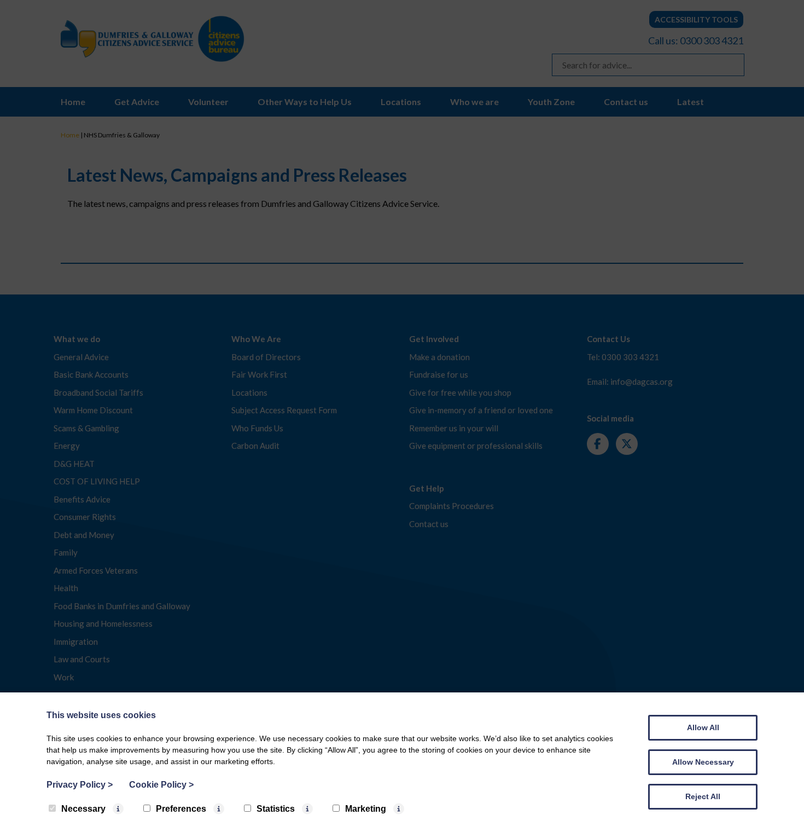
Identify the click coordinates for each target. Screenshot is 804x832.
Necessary (83, 808)
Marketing (365, 808)
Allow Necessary (703, 762)
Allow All (703, 727)
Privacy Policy (79, 784)
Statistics (276, 808)
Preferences (181, 808)
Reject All (702, 796)
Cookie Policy (161, 784)
